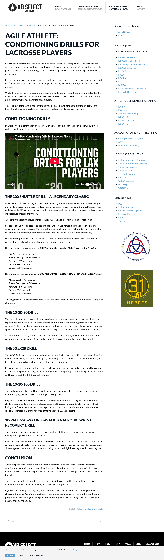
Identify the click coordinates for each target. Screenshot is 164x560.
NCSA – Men (124, 123)
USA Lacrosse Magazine (130, 210)
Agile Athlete (82, 509)
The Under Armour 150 (129, 174)
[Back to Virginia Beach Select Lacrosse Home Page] (20, 545)
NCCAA (122, 81)
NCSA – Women (126, 120)
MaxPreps (123, 184)
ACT (120, 142)
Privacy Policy (72, 550)
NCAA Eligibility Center (130, 61)
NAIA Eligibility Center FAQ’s (133, 64)
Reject (21, 555)
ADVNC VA (124, 32)
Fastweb (122, 110)
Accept (10, 555)
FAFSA (121, 106)
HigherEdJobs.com (127, 92)
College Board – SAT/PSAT (131, 138)
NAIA (121, 74)
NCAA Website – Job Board (132, 88)
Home (87, 544)
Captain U (123, 187)
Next (99, 521)
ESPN (121, 217)
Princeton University (128, 145)
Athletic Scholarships (129, 113)
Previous (11, 521)
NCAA (97, 544)
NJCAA (122, 85)
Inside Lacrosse (126, 207)
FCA (120, 35)
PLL (120, 203)
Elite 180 (122, 177)
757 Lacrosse (124, 221)
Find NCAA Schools (128, 57)
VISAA (128, 544)
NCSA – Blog (124, 117)
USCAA (122, 78)
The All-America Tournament (132, 163)
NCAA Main (124, 71)
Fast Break (92, 509)
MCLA (107, 544)
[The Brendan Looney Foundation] (137, 245)
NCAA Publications (128, 67)
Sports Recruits (126, 170)
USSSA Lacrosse (126, 180)
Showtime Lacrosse (128, 167)
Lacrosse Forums (126, 214)
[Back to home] (25, 7)
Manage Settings (37, 555)
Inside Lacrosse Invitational (132, 160)
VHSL (138, 544)
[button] (90, 7)
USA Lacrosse (152, 544)
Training (100, 509)
